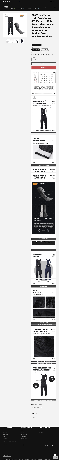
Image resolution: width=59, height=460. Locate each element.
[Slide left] (4, 41)
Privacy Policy (23, 436)
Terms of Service (24, 438)
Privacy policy (27, 459)
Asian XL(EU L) (45, 52)
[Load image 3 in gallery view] (12, 41)
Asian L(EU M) (36, 52)
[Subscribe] (22, 445)
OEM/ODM (5, 438)
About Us (22, 430)
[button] (37, 6)
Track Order (5, 434)
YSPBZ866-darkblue (47, 44)
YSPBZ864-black (36, 44)
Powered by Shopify (14, 459)
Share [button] (34, 417)
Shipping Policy (24, 432)
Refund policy (21, 459)
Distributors (41, 432)
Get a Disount (5, 430)
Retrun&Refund (24, 434)
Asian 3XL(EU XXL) (47, 54)
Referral (4, 436)
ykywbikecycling (8, 459)
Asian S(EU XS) (36, 49)
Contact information (47, 459)
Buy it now (43, 67)
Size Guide (5, 432)
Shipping (33, 40)
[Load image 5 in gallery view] (22, 41)
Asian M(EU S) (45, 49)
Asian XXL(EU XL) (36, 54)
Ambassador (41, 430)
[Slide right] (25, 41)
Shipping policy (39, 459)
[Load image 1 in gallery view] (8, 41)
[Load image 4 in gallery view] (17, 41)
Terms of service (33, 459)
